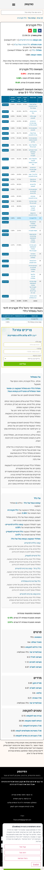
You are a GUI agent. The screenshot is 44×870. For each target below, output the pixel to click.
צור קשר (39, 781)
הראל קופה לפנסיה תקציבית (33, 208)
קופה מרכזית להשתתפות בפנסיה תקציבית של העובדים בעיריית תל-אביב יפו (33, 287)
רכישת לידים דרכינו (17, 784)
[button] (13, 4)
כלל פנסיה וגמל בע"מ (22, 44)
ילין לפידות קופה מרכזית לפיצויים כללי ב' (33, 123)
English (36, 864)
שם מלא (38, 342)
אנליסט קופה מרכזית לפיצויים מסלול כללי (33, 106)
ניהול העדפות (22, 858)
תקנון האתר (19, 781)
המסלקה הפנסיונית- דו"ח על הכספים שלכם (22, 802)
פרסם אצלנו (29, 781)
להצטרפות (5, 104)
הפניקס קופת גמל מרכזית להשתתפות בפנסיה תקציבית (32, 238)
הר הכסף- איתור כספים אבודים (22, 795)
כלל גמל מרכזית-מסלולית (33, 276)
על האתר (29, 784)
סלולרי (39, 349)
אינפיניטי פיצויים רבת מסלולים (33, 255)
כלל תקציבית (32, 218)
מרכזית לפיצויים (25, 40)
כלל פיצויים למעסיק (14, 531)
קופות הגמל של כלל (32, 503)
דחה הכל (22, 853)
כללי (33, 50)
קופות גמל (32, 18)
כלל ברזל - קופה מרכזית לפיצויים (27, 568)
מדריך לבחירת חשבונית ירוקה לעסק (22, 806)
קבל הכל (23, 847)
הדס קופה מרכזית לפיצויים (30, 594)
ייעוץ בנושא (37, 356)
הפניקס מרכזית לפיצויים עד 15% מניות (33, 191)
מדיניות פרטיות (7, 781)
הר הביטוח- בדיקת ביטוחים (22, 799)
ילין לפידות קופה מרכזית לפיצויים (33, 169)
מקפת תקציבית (33, 230)
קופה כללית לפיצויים (14, 524)
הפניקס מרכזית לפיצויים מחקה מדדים (33, 140)
